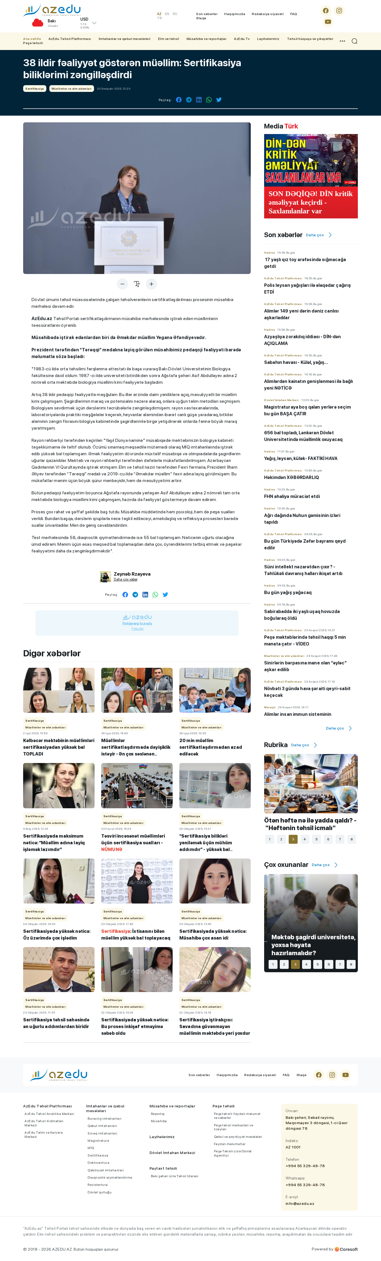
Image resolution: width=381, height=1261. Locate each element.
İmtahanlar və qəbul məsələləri (125, 39)
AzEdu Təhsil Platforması (70, 39)
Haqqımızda (234, 14)
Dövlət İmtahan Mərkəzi (172, 1152)
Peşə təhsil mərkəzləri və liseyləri (233, 1127)
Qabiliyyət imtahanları (106, 1170)
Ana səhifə (32, 39)
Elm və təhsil (168, 39)
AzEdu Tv (242, 39)
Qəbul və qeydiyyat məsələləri (238, 1137)
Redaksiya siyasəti (268, 14)
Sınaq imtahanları (102, 1133)
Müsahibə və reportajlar (207, 39)
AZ (159, 14)
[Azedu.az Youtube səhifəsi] (328, 21)
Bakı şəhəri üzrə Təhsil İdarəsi (175, 1176)
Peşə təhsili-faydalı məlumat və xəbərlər (237, 1116)
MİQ (91, 1148)
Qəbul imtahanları (102, 1126)
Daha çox (315, 235)
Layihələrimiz (268, 39)
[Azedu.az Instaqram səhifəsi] (339, 10)
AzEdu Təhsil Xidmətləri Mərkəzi (44, 1123)
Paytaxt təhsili (163, 1168)
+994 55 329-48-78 (305, 1166)
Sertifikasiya (98, 1155)
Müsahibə (159, 1121)
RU (175, 14)
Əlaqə (201, 18)
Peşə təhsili (33, 43)
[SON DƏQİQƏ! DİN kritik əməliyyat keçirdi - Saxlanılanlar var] (311, 160)
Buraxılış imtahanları (105, 1119)
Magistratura (98, 1141)
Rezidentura (98, 1185)
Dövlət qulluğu (100, 1192)
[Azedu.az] (52, 10)
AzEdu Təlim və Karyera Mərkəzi (44, 1134)
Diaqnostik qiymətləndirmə (110, 1177)
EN (167, 14)
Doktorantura (98, 1163)
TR (159, 18)
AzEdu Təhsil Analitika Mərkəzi (49, 1114)
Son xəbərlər (207, 14)
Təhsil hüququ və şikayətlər (310, 39)
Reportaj (158, 1114)
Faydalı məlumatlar (230, 1144)
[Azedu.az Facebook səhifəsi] (325, 10)
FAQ (293, 14)
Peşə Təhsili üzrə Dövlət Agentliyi (233, 1153)
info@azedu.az (300, 1203)
